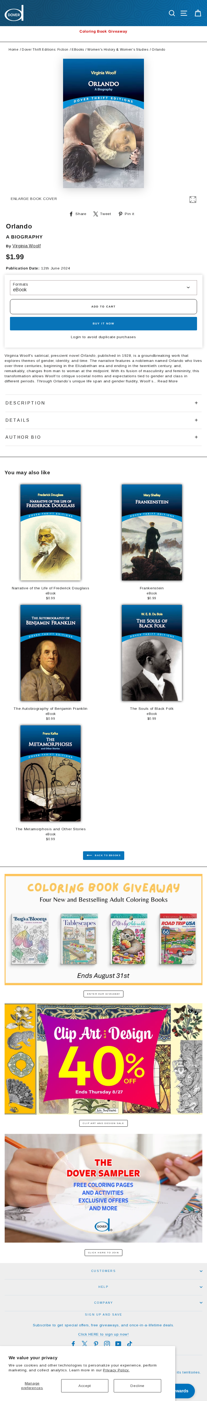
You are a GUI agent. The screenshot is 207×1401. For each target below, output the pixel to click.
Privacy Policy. (116, 1370)
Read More (168, 381)
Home (14, 49)
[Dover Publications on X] (85, 1344)
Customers (103, 1270)
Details (17, 420)
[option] (103, 31)
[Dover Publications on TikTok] (130, 1344)
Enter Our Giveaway (103, 994)
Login (76, 337)
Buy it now (103, 323)
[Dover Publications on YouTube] (118, 1344)
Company (103, 1302)
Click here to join (103, 1252)
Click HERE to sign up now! (103, 1334)
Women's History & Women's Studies (117, 49)
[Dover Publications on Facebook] (73, 1344)
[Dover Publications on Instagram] (107, 1344)
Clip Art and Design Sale (103, 1123)
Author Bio (23, 437)
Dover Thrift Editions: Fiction (45, 49)
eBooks (78, 49)
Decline (137, 1386)
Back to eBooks (107, 855)
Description (25, 403)
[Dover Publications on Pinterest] (96, 1344)
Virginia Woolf (26, 246)
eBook (20, 289)
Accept (84, 1386)
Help (103, 1286)
